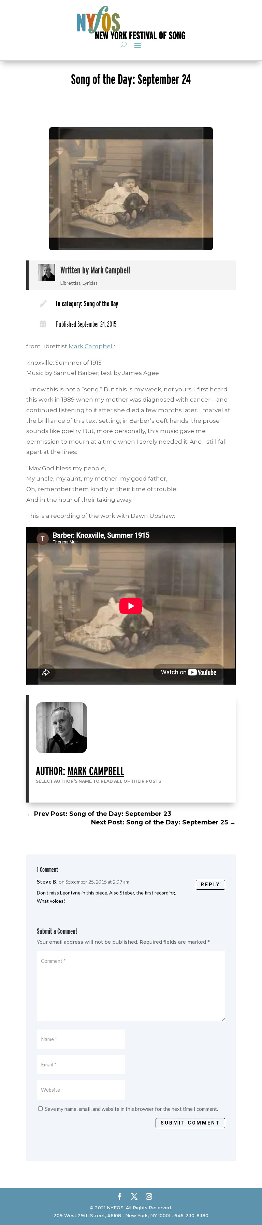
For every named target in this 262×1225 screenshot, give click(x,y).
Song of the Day (101, 303)
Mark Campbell (110, 270)
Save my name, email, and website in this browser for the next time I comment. (131, 1109)
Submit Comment (190, 1123)
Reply (210, 884)
